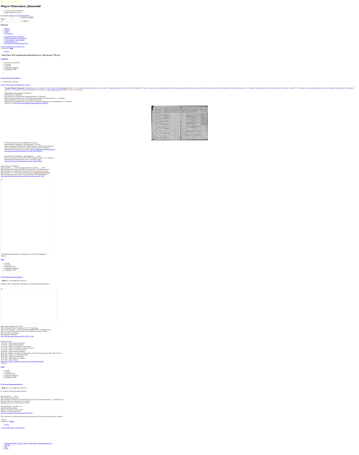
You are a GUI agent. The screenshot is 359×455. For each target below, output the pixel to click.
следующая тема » (19, 46)
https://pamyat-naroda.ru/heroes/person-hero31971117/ (17, 413)
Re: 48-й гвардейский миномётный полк (12, 277)
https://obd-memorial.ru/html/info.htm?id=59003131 (33, 103)
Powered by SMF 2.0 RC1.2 (13, 443)
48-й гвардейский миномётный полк (10, 78)
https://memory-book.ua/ (54, 90)
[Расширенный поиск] (1, 21)
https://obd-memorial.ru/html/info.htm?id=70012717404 (17, 336)
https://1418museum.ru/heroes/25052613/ (43, 149)
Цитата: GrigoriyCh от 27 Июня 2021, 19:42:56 (15, 85)
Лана (2, 259)
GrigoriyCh (4, 59)
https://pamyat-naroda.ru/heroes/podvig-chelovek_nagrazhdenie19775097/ (23, 176)
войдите (12, 15)
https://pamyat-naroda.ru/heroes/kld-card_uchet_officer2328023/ (23, 161)
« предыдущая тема (7, 46)
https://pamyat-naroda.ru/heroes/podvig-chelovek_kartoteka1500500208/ (22, 361)
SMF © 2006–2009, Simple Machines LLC (38, 443)
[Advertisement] (179, 437)
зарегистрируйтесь (24, 15)
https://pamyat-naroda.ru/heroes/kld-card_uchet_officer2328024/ (23, 151)
